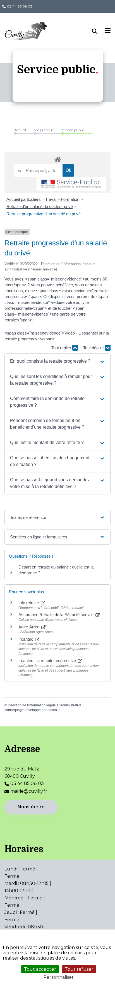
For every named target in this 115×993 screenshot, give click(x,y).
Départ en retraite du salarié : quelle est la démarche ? (56, 570)
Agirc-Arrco (29, 626)
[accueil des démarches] (57, 158)
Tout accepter (40, 969)
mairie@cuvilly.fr (28, 791)
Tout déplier (94, 347)
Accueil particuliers (23, 199)
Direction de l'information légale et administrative (45, 705)
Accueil (20, 130)
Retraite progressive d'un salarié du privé (43, 213)
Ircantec (26, 639)
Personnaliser (58, 977)
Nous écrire (31, 806)
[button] (57, 361)
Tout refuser (79, 969)
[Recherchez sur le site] (98, 31)
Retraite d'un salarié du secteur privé (39, 206)
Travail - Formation (62, 199)
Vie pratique (44, 130)
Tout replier (61, 347)
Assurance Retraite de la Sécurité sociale (56, 614)
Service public (73, 130)
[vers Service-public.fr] (71, 184)
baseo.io (54, 710)
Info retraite (29, 602)
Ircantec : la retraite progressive (47, 660)
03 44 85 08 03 (19, 6)
